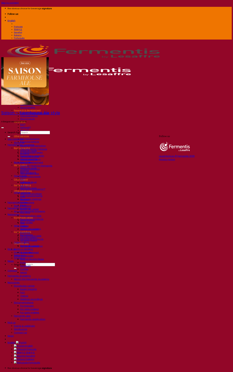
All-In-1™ (24, 130)
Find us (12, 322)
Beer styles (26, 222)
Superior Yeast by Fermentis (36, 165)
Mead (23, 272)
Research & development (28, 162)
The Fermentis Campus (33, 149)
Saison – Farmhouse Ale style (30, 113)
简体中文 (30, 352)
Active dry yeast (29, 209)
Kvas (23, 262)
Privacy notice (167, 159)
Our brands (20, 175)
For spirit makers (29, 312)
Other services (21, 136)
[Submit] (15, 268)
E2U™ (23, 124)
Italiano (29, 359)
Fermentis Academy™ (32, 189)
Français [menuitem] (18, 26)
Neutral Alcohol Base (31, 193)
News (11, 261)
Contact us (19, 258)
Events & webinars (24, 326)
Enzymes (25, 232)
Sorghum (25, 265)
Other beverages (23, 255)
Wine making (21, 225)
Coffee (24, 269)
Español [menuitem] (18, 32)
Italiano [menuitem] (18, 35)
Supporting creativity (32, 155)
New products (27, 119)
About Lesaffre (27, 107)
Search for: (19, 264)
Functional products (30, 176)
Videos (24, 296)
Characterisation (29, 116)
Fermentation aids (30, 215)
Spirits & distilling (23, 249)
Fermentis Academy (19, 208)
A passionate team (31, 152)
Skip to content (10, 2)
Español (30, 356)
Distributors (20, 329)
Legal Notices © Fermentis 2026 (177, 156)
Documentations (23, 302)
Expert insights (28, 289)
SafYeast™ (25, 127)
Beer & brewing (22, 205)
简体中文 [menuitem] (18, 29)
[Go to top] (2, 127)
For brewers (27, 306)
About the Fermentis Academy (31, 279)
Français (31, 349)
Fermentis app (22, 316)
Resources (13, 214)
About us (19, 142)
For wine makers (29, 309)
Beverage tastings (29, 141)
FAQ (22, 292)
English (11, 20)
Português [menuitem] (19, 38)
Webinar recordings (31, 299)
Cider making (21, 242)
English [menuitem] (17, 23)
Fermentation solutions (21, 202)
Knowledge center (24, 285)
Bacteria (25, 212)
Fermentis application (32, 319)
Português (34, 362)
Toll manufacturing (29, 139)
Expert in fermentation (33, 145)
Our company (16, 139)
